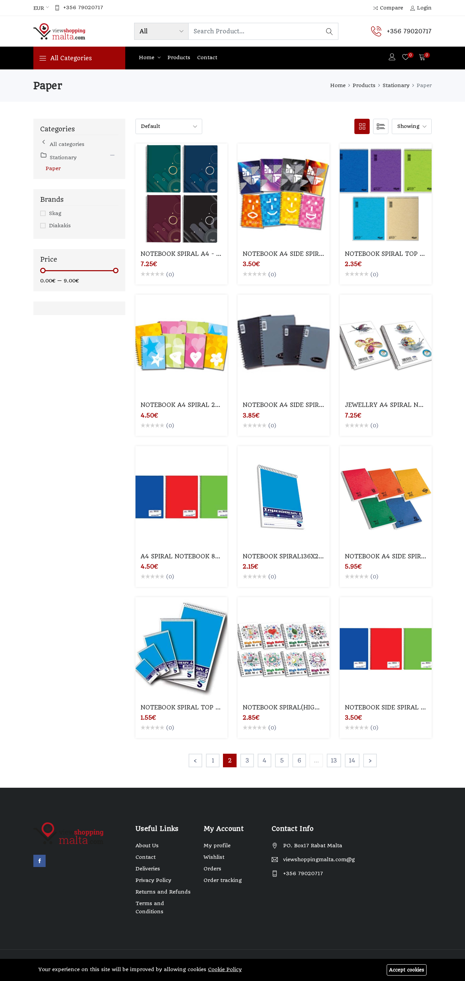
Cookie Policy (225, 969)
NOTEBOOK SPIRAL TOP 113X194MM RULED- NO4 (216, 707)
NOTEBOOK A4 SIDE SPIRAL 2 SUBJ (296, 253)
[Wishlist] (205, 200)
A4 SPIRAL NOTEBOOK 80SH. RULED (196, 556)
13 (334, 760)
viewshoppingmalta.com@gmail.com (319, 859)
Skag (55, 213)
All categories (67, 144)
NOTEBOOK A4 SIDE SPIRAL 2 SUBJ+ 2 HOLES (312, 405)
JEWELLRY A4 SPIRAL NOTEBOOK (396, 405)
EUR (38, 8)
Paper (53, 168)
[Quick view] (189, 200)
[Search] (329, 31)
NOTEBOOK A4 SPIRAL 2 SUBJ (186, 405)
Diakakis (60, 226)
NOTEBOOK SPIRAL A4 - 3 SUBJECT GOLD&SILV (213, 253)
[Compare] (173, 200)
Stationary (396, 85)
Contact (207, 57)
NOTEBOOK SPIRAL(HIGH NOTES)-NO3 (302, 707)
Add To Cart (157, 200)
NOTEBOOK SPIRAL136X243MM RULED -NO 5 (312, 556)
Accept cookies (406, 969)
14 (352, 760)
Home (147, 57)
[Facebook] (39, 861)
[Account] (392, 58)
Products (178, 57)
